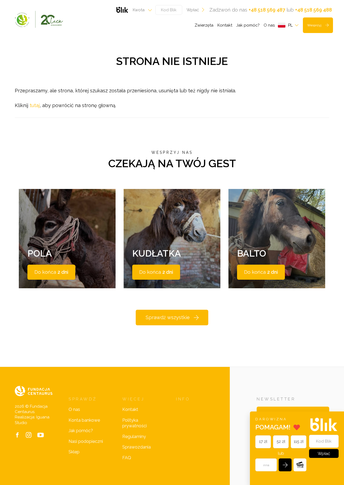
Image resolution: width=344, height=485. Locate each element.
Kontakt (224, 25)
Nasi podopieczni (86, 441)
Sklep (74, 451)
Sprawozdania (136, 447)
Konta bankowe (84, 420)
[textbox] (141, 10)
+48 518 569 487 (267, 10)
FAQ (126, 457)
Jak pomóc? (248, 25)
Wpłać (193, 10)
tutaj (35, 105)
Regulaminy (134, 436)
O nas (269, 25)
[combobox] (141, 10)
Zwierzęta (204, 25)
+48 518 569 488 (313, 10)
